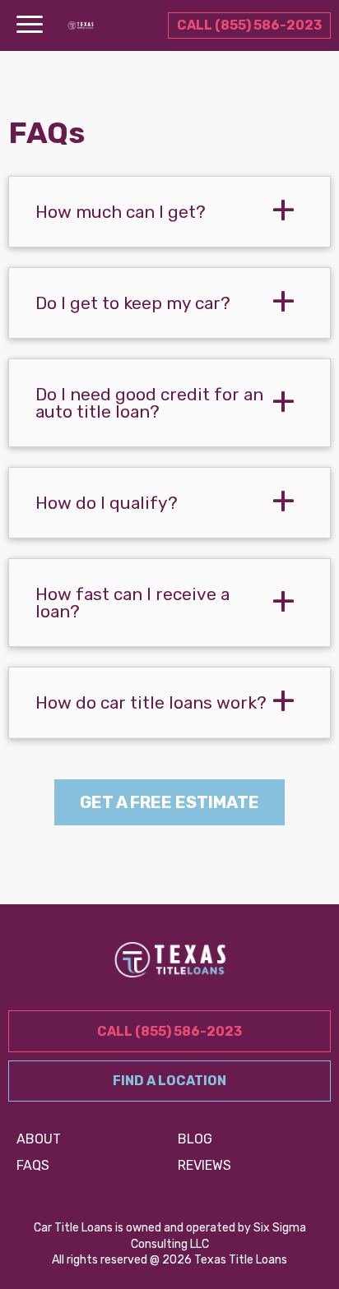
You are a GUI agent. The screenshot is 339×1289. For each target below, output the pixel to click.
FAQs (32, 1165)
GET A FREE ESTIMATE (169, 802)
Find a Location (169, 1080)
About (38, 1139)
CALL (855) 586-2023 (249, 25)
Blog (195, 1139)
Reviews (204, 1165)
